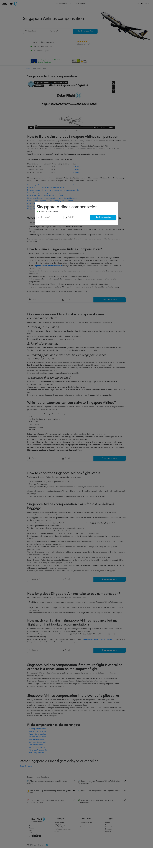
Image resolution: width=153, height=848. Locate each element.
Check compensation (103, 217)
